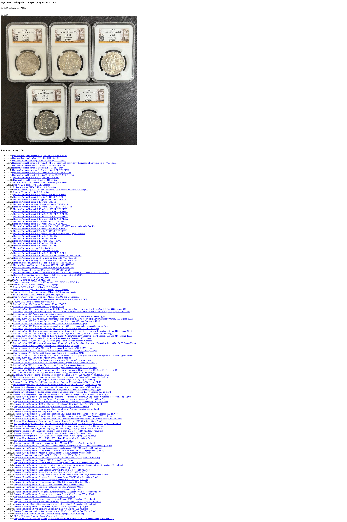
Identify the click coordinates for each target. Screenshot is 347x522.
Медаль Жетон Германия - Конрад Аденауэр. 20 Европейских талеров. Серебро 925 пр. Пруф (56, 387)
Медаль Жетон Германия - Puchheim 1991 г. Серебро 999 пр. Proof (44, 496)
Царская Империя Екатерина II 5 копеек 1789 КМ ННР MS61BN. (43, 263)
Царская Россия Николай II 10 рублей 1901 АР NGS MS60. (40, 211)
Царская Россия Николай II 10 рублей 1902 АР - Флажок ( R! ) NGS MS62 (47, 255)
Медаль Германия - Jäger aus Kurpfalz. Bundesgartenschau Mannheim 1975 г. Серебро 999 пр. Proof (58, 492)
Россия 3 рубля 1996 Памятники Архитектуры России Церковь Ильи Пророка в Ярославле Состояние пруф (63, 333)
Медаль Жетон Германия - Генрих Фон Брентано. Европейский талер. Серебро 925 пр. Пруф (57, 457)
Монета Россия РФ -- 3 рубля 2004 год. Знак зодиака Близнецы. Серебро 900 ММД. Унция (55, 350)
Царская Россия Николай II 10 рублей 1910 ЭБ (34, 202)
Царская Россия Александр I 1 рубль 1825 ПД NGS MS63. (39, 160)
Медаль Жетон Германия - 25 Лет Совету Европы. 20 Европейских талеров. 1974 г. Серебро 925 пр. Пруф (62, 392)
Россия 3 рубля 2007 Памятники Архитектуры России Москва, (42, 358)
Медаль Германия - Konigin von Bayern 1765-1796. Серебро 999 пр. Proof (47, 489)
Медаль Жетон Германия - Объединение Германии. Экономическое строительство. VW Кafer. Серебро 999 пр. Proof (68, 419)
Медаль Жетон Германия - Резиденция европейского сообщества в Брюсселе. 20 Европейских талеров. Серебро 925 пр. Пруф (72, 397)
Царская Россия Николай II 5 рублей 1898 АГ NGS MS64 (39, 194)
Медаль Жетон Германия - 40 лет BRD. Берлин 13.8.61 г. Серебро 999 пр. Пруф (51, 506)
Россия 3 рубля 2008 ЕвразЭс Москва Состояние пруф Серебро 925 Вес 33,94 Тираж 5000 (55, 367)
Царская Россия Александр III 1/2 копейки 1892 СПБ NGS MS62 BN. (45, 260)
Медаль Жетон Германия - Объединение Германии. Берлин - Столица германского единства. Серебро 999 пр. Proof (67, 423)
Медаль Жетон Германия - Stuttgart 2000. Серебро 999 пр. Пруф (43, 460)
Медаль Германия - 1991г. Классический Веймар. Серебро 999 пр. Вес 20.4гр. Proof (52, 433)
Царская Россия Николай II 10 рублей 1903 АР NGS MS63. (40, 209)
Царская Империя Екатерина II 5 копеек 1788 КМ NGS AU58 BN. (43, 267)
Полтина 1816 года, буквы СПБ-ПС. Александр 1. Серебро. (40, 182)
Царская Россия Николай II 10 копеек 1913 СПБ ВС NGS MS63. (41, 172)
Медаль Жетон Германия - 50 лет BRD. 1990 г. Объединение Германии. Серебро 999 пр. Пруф (57, 462)
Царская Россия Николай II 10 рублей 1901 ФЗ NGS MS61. (40, 216)
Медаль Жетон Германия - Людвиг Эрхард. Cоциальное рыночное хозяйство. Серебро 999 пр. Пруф (60, 399)
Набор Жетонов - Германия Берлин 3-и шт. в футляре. (39, 516)
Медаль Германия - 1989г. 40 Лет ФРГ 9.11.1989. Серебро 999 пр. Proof (47, 455)
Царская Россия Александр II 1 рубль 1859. (33, 248)
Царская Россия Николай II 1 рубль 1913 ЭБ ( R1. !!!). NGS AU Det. (43, 175)
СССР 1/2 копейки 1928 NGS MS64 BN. (31, 280)
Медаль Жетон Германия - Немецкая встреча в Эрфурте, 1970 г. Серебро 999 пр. (51, 479)
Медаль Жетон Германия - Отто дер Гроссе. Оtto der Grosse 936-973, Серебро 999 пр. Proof (55, 477)
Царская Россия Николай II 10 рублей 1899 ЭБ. (35, 236)
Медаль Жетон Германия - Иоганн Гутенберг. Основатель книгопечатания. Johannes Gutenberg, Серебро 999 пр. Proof (68, 465)
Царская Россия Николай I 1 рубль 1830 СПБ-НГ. (36, 177)
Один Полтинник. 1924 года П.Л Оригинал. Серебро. (38, 294)
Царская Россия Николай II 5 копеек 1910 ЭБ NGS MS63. (38, 165)
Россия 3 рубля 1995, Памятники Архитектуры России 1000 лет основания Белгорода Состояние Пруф (61, 326)
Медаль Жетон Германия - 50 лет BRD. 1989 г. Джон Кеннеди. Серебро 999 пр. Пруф (53, 438)
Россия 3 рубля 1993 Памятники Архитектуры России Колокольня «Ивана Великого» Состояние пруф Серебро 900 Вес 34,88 (71, 311)
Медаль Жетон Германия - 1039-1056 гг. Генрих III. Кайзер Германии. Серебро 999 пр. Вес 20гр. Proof (61, 401)
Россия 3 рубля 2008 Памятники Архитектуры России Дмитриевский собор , (49, 365)
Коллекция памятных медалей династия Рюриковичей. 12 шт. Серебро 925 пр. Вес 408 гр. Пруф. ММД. (61, 375)
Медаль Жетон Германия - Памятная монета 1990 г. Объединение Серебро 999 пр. (52, 482)
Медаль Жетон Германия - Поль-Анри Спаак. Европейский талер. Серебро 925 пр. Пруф (55, 436)
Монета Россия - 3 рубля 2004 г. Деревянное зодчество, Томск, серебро (46, 345)
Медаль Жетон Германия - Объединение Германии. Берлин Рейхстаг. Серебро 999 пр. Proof (56, 409)
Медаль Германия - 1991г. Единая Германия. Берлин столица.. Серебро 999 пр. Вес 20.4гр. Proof (58, 431)
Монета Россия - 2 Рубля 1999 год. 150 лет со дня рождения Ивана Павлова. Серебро (52, 341)
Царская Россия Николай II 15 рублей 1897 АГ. (35, 238)
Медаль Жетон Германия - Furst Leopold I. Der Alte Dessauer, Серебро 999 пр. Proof (52, 470)
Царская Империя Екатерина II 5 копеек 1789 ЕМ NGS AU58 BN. (43, 265)
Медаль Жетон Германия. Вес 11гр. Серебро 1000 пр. (38, 411)
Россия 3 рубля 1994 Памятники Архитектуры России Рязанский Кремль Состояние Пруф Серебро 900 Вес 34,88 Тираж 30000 (73, 319)
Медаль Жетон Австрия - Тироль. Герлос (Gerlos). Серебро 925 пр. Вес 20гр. (49, 514)
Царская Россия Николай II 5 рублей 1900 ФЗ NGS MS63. (40, 224)
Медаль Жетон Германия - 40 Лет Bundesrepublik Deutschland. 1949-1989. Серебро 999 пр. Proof (58, 448)
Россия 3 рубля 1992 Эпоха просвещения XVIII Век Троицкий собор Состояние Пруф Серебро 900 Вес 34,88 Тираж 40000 (70, 309)
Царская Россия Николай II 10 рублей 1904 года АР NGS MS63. (42, 207)
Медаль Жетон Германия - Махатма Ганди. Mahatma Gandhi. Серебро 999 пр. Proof (52, 453)
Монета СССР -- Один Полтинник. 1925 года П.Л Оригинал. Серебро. (46, 297)
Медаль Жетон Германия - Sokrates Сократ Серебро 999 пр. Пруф (44, 440)
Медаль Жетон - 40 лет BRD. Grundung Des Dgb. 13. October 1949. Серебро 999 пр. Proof (55, 504)
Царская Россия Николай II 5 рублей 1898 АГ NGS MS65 (40, 197)
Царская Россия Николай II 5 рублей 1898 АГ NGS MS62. (40, 229)
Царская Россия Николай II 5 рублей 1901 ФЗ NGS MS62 (40, 199)
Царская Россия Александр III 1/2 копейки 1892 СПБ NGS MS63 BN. (45, 258)
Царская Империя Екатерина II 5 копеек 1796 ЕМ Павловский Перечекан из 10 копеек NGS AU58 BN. (61, 272)
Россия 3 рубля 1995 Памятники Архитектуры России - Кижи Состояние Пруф (50, 324)
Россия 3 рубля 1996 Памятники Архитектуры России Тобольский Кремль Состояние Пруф (56, 328)
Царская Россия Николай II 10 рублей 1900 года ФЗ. (37, 241)
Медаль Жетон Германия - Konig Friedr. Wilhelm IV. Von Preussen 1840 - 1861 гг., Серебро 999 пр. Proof (61, 475)
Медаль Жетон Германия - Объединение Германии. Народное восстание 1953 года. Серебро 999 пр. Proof (63, 416)
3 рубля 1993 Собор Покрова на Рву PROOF (33, 302)
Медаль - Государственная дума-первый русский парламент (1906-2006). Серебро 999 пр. (54, 380)
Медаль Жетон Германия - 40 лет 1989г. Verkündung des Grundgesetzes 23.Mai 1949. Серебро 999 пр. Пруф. (63, 445)
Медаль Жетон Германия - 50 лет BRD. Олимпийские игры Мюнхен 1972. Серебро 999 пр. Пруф (59, 450)
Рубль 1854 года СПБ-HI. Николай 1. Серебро (34, 187)
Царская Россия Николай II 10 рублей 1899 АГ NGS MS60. (40, 214)
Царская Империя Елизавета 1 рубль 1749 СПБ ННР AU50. (39, 155)
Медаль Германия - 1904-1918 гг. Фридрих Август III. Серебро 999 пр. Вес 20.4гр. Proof (54, 511)
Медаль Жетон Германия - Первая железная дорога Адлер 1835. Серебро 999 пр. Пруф (54, 494)
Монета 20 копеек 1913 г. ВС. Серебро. (31, 192)
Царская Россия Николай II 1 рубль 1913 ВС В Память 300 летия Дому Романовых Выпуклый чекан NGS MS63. (64, 163)
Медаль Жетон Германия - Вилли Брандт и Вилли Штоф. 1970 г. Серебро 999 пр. (51, 406)
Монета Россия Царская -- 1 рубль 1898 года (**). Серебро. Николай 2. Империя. (50, 190)
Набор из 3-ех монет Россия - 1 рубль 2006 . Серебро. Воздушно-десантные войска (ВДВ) (54, 372)
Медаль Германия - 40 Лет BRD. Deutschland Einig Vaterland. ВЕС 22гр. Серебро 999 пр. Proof (57, 501)
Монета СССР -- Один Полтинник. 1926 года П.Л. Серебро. (41, 289)
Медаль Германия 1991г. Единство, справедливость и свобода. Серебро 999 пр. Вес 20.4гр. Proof (59, 428)
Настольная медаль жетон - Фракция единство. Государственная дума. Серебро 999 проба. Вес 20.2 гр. (60, 377)
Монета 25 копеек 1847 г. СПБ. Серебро (31, 185)
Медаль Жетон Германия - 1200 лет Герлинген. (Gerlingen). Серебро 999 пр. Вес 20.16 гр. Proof (58, 404)
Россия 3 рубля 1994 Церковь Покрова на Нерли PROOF (39, 304)
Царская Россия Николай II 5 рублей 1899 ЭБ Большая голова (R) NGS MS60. (49, 233)
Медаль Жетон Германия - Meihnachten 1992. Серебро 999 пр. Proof (45, 467)
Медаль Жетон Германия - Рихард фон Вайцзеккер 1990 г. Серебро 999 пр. (48, 487)
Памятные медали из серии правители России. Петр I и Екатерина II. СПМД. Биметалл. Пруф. (57, 384)
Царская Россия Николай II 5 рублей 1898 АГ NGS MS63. (40, 231)
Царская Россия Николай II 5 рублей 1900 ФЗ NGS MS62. (40, 221)
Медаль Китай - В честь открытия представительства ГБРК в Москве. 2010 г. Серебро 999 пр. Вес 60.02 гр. (64, 518)
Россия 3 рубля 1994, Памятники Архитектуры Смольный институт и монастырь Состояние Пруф (59, 316)
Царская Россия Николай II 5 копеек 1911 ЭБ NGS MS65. (38, 168)
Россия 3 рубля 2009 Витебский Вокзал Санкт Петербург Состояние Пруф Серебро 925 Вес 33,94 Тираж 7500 (65, 370)
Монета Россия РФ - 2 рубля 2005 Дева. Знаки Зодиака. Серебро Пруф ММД (48, 353)
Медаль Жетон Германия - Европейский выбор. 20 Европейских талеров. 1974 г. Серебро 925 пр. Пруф (61, 394)
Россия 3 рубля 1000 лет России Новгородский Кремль (38, 306)
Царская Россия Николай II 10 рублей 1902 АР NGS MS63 (40, 253)
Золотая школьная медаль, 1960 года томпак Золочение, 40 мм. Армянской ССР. (50, 299)
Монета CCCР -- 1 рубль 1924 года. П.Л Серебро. (36, 285)
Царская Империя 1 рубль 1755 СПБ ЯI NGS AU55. (36, 158)
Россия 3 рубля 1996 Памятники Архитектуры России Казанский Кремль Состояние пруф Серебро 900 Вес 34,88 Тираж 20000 (72, 331)
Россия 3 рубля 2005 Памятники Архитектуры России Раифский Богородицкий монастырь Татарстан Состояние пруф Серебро (73, 355)
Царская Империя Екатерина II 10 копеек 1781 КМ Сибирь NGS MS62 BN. (48, 275)
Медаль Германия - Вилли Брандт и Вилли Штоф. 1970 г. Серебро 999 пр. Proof (51, 509)
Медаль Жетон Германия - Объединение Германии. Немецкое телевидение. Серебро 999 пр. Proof (59, 426)
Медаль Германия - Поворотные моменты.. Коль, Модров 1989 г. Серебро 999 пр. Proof (54, 443)
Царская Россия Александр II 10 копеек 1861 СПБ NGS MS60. (41, 170)
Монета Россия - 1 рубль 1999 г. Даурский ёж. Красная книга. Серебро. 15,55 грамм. (52, 338)
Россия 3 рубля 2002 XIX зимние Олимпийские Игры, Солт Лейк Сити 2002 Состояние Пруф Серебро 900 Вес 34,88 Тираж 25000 (74, 343)
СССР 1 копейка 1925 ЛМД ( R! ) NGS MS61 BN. (36, 277)
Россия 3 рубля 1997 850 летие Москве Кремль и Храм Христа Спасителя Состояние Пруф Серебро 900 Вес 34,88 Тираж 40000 (72, 336)
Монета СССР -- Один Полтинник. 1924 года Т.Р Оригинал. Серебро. (45, 292)
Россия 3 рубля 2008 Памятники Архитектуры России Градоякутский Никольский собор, (55, 362)
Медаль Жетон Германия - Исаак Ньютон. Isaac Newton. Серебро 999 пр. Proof (50, 472)
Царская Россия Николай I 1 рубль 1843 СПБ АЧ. (36, 180)
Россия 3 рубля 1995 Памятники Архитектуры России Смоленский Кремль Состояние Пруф (56, 321)
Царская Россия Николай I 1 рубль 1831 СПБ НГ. (36, 250)
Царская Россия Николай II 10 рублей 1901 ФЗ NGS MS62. (40, 219)
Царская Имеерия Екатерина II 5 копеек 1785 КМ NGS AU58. (41, 270)
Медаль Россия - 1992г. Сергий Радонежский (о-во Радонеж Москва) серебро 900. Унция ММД (57, 382)
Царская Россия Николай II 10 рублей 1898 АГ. (35, 246)
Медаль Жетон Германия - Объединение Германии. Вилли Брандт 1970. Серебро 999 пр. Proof (57, 421)
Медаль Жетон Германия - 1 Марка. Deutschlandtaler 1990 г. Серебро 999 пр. (49, 484)
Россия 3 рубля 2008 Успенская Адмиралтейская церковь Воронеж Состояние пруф (52, 360)
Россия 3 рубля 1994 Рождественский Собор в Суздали (38, 314)
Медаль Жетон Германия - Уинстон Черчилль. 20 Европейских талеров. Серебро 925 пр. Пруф (57, 389)
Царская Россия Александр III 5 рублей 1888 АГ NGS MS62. (41, 204)
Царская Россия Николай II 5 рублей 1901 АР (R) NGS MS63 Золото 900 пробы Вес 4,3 (53, 226)
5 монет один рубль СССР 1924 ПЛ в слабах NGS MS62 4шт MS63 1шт (46, 282)
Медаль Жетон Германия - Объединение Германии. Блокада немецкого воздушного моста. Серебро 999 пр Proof (66, 414)
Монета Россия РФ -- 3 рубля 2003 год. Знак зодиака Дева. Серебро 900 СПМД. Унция (53, 348)
